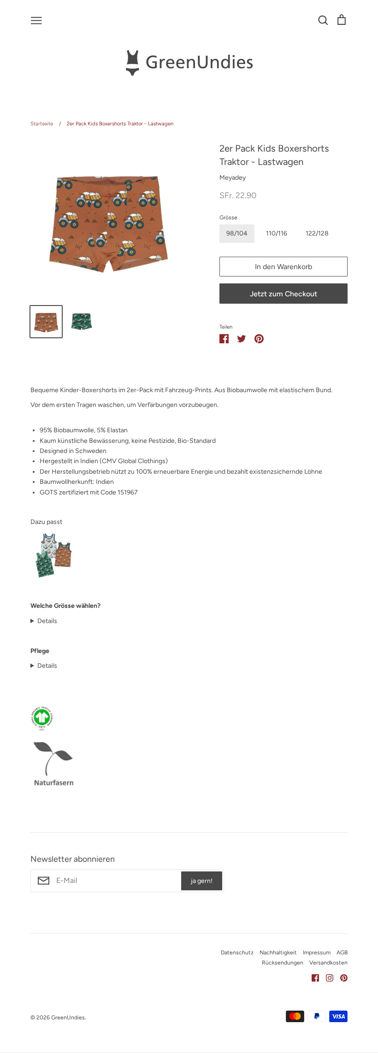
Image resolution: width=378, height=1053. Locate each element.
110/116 (276, 233)
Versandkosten (328, 962)
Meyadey (232, 178)
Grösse (228, 217)
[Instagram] (326, 977)
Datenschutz (237, 952)
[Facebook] (312, 977)
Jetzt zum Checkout (283, 293)
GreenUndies (68, 1017)
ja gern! (202, 881)
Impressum (317, 952)
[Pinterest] (340, 977)
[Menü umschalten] (36, 20)
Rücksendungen (282, 962)
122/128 (317, 233)
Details (47, 621)
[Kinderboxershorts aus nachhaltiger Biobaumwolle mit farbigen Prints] (53, 576)
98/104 (237, 233)
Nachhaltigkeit (278, 952)
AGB (342, 952)
